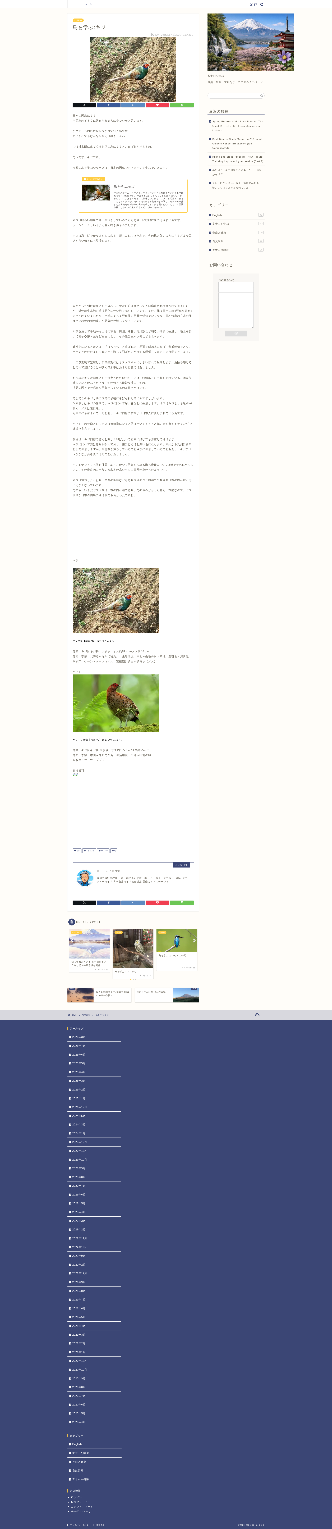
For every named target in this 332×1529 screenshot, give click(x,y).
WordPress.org (80, 1511)
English (237, 215)
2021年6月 (79, 1308)
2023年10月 (79, 1159)
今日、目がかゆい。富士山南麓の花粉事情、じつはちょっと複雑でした (235, 185)
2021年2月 (79, 1343)
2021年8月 (79, 1290)
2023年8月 (79, 1177)
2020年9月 (79, 1378)
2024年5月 (79, 1115)
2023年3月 (79, 1220)
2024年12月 (79, 1107)
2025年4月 (79, 1072)
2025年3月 (79, 1080)
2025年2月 (79, 1089)
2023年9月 (79, 1168)
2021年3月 (79, 1334)
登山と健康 (237, 232)
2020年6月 (79, 1404)
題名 (221, 291)
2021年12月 (79, 1273)
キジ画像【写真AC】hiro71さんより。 (95, 641)
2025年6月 (79, 1054)
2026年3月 (79, 1036)
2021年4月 (79, 1325)
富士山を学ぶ (237, 223)
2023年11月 (79, 1150)
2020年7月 (79, 1395)
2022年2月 (79, 1264)
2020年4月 (79, 1422)
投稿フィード (79, 1501)
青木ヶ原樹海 (237, 250)
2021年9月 (79, 1282)
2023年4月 (79, 1212)
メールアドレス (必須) (231, 285)
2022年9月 (79, 1255)
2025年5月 (79, 1063)
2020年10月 (79, 1369)
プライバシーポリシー (80, 1525)
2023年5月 (79, 1203)
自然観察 (78, 20)
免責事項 (100, 1525)
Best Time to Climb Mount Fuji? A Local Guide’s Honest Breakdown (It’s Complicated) (237, 143)
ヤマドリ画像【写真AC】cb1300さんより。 (98, 739)
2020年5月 (79, 1413)
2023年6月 (79, 1194)
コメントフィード (82, 1506)
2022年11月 (79, 1247)
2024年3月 (79, 1124)
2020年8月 (79, 1387)
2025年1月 (79, 1098)
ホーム (88, 4)
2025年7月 (79, 1045)
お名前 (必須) (226, 280)
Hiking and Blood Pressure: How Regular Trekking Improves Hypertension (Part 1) (238, 159)
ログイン (76, 1497)
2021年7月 (79, 1299)
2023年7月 (79, 1185)
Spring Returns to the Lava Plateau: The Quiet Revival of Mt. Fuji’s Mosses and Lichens (237, 126)
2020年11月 (79, 1360)
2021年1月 (79, 1352)
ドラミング (90, 851)
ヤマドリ (104, 851)
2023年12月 (79, 1141)
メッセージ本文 (227, 296)
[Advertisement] (133, 276)
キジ (78, 851)
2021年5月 (79, 1317)
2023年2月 (79, 1229)
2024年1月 (79, 1133)
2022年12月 (79, 1238)
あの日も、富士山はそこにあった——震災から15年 (237, 172)
